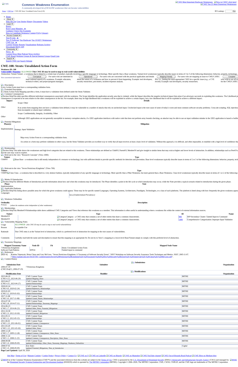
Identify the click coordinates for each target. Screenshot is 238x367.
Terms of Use (21, 356)
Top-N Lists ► (12, 38)
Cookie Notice (48, 356)
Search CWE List (13, 61)
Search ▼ (10, 59)
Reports (22, 45)
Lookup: (220, 11)
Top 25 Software (12, 40)
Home (4, 11)
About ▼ (10, 19)
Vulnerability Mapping (10, 72)
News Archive (34, 54)
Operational (88, 77)
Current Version (12, 45)
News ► (10, 52)
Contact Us (72, 356)
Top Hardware (25, 40)
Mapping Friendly (166, 77)
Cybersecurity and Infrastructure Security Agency (189, 360)
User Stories (21, 21)
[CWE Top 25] (219, 4)
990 (180, 217)
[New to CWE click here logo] (225, 2)
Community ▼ (12, 49)
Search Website (26, 61)
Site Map (10, 356)
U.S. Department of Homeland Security (148, 360)
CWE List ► (11, 42)
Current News (11, 54)
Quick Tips (18, 31)
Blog (19, 54)
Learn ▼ (10, 24)
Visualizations (30, 45)
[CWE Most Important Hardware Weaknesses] (194, 2)
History (30, 21)
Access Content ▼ (14, 36)
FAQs (38, 33)
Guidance (10, 31)
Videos (45, 21)
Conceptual (37, 77)
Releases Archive (43, 45)
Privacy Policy (60, 356)
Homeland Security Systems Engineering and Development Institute (36, 362)
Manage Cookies (34, 356)
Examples (27, 31)
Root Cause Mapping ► (16, 29)
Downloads (10, 47)
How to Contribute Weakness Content (21, 33)
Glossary (44, 33)
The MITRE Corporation (99, 362)
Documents (37, 21)
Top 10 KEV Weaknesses (41, 40)
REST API (19, 47)
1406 (181, 220)
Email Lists (55, 56)
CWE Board (11, 56)
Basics (8, 26)
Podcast (25, 54)
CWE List (10, 11)
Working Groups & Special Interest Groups (33, 56)
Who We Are (11, 21)
